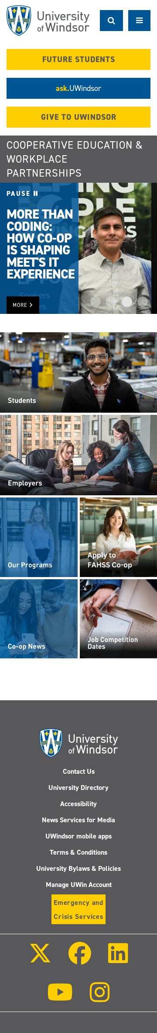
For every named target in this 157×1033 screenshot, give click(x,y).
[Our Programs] (39, 536)
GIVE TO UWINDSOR (78, 117)
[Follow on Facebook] (80, 959)
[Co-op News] (39, 618)
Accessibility (78, 803)
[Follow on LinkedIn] (118, 959)
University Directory (78, 787)
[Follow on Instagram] (100, 998)
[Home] (48, 20)
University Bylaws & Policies (78, 868)
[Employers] (78, 454)
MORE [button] (21, 305)
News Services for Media (78, 819)
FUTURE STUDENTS (78, 59)
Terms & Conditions (78, 852)
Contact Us (79, 771)
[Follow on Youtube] (60, 998)
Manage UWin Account (79, 884)
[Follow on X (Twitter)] (39, 959)
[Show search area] (111, 20)
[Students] (78, 372)
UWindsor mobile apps (78, 836)
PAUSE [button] (20, 193)
